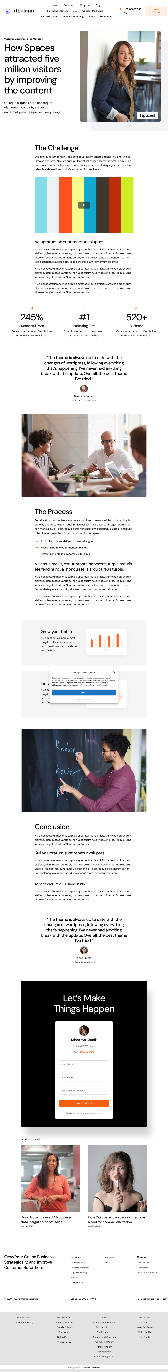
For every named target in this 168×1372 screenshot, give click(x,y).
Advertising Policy (104, 1341)
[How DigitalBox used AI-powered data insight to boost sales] (50, 1178)
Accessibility (104, 1351)
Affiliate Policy (104, 1346)
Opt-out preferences (82, 699)
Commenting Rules (104, 1356)
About (144, 1322)
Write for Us (144, 1332)
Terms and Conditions (91, 1367)
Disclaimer (63, 1332)
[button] (114, 672)
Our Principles (104, 1332)
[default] (19, 8)
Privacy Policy (64, 1341)
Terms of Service (64, 1322)
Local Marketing (35, 38)
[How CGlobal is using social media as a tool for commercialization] (117, 1178)
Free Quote (144, 1337)
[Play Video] (84, 205)
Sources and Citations (104, 1337)
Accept (84, 692)
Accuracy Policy (104, 1327)
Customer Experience (14, 38)
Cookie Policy (64, 1327)
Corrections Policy (23, 1322)
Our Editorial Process (104, 1322)
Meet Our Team (144, 1327)
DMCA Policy (64, 1337)
